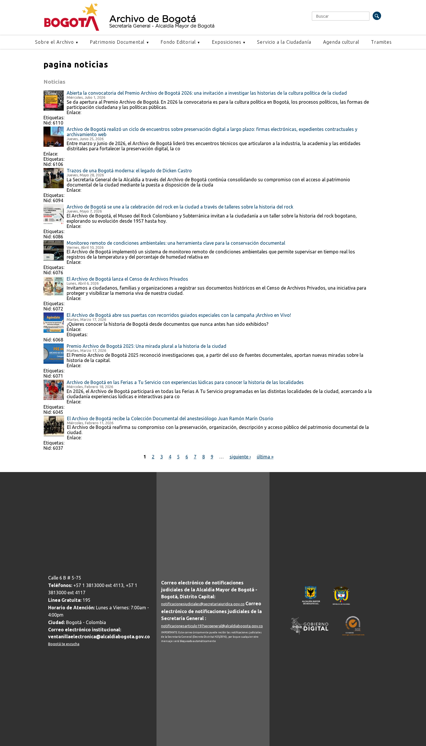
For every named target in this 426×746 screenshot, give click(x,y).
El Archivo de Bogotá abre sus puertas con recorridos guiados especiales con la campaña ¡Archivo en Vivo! (179, 315)
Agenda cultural (341, 42)
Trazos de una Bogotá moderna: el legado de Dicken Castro (129, 170)
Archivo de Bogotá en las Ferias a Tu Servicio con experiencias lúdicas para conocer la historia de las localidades (185, 382)
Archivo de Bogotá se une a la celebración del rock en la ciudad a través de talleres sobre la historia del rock (180, 206)
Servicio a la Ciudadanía (284, 42)
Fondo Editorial (178, 42)
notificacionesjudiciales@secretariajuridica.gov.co (203, 604)
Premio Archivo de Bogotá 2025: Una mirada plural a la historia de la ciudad (146, 346)
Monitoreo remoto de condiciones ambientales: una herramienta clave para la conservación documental (176, 243)
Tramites (381, 42)
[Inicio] (71, 29)
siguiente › (240, 456)
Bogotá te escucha (63, 644)
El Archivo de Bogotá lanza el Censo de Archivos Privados (127, 278)
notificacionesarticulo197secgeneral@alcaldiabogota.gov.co (212, 626)
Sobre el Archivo (54, 42)
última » (265, 456)
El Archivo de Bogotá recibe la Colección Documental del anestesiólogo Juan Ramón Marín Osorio (170, 418)
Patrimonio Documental (117, 42)
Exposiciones (226, 42)
